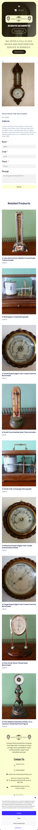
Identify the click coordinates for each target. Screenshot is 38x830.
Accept (19, 813)
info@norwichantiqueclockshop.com (20, 774)
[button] (35, 797)
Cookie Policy (18, 827)
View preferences (19, 823)
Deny (19, 818)
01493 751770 (20, 764)
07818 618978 (20, 770)
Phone (4, 161)
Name (4, 141)
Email (4, 151)
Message (5, 171)
